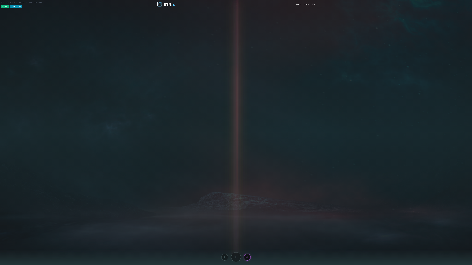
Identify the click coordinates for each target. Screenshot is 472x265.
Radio (298, 4)
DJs (313, 4)
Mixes (306, 4)
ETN (169, 4)
